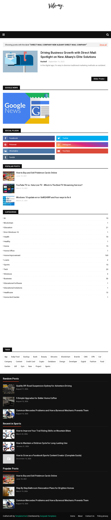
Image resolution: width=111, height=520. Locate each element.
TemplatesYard (21, 516)
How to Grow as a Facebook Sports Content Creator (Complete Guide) (49, 455)
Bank (35, 357)
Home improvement (56, 255)
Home (56, 246)
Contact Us (89, 516)
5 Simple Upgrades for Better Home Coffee (36, 398)
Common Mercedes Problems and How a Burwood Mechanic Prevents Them (52, 410)
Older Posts (99, 79)
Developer (73, 362)
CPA (93, 357)
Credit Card (30, 362)
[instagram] (82, 144)
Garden (7, 366)
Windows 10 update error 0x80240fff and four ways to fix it (43, 197)
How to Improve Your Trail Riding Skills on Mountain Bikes (43, 431)
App (5, 357)
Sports (56, 265)
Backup (26, 357)
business (56, 278)
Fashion (93, 362)
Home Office (56, 251)
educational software (56, 283)
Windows (56, 274)
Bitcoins (54, 357)
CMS (85, 357)
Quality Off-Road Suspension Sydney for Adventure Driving (44, 386)
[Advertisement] (55, 27)
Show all (103, 45)
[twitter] (82, 138)
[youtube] (82, 151)
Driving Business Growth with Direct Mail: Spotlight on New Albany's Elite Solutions (68, 55)
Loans (56, 260)
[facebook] (29, 138)
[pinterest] (29, 144)
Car (99, 357)
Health (56, 237)
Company (8, 362)
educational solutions (56, 288)
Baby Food (15, 357)
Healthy (56, 241)
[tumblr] (29, 157)
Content (19, 362)
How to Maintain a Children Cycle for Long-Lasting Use (41, 443)
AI (56, 218)
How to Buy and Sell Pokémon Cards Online (36, 173)
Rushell (43, 62)
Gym (22, 366)
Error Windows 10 (56, 232)
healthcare (56, 292)
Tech (56, 269)
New (30, 366)
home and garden (56, 297)
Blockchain (56, 223)
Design (62, 362)
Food (102, 362)
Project (38, 366)
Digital (83, 362)
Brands (77, 357)
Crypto (41, 362)
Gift (15, 366)
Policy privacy (102, 516)
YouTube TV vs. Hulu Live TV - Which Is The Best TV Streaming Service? (49, 185)
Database (52, 362)
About (80, 516)
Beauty (44, 357)
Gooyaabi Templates (48, 516)
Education (56, 227)
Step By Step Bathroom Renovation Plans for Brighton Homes (45, 488)
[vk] (29, 151)
